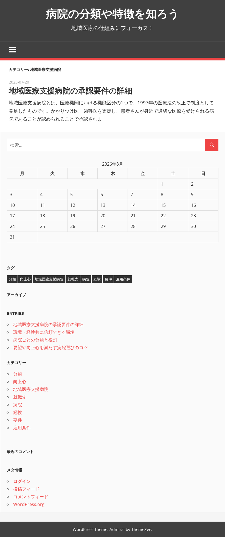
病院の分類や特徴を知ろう (112, 13)
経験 (97, 279)
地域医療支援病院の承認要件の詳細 (70, 90)
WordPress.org (28, 504)
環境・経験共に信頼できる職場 (44, 332)
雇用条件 (123, 279)
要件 (108, 279)
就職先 (73, 279)
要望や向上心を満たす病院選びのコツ (50, 347)
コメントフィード (30, 497)
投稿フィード (26, 489)
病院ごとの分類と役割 (35, 340)
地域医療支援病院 (49, 279)
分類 (12, 279)
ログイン (22, 481)
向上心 (25, 279)
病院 (85, 279)
